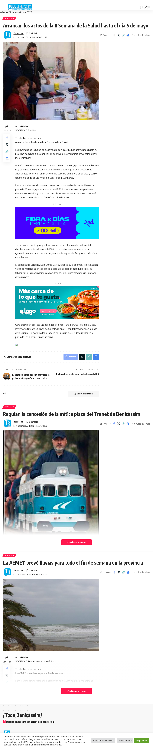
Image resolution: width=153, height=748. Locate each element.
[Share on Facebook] (114, 35)
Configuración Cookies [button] (103, 740)
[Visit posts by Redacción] (7, 35)
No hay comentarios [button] (85, 394)
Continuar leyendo (76, 542)
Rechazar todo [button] (125, 740)
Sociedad (9, 18)
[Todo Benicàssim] (20, 7)
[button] (5, 7)
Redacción (18, 33)
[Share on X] (118, 35)
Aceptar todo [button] (141, 740)
